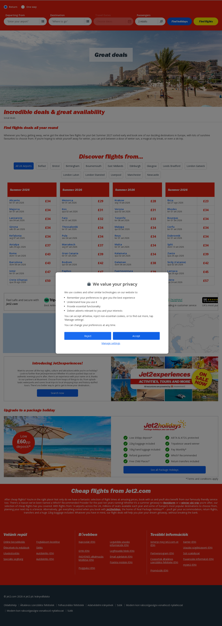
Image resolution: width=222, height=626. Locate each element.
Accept (136, 335)
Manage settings (110, 343)
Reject (87, 335)
